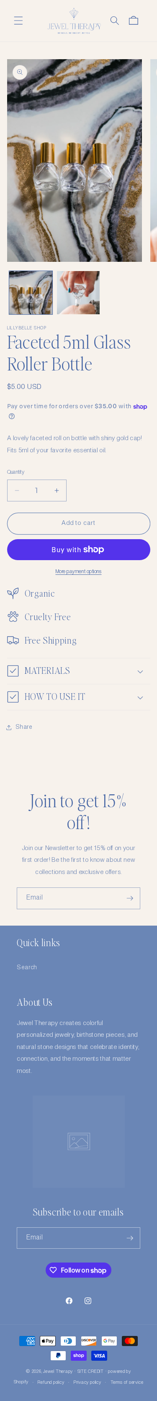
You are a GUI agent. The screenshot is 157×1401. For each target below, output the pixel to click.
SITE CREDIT (90, 1371)
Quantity (16, 472)
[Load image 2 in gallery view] (78, 292)
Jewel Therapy (58, 1371)
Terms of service (127, 1382)
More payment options (79, 571)
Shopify (21, 1382)
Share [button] (24, 727)
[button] (18, 20)
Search (27, 967)
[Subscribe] (130, 898)
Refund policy (51, 1382)
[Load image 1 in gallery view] (30, 292)
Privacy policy (87, 1382)
